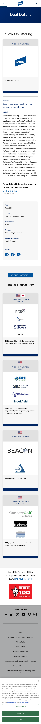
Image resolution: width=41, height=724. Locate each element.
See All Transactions (20, 275)
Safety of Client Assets (20, 666)
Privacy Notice (24, 702)
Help (20, 632)
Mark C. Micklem (10, 191)
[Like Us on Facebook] (6, 614)
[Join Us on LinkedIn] (12, 614)
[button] (3, 3)
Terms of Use (20, 647)
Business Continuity (20, 656)
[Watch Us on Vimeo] (29, 614)
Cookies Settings (20, 706)
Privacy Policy (20, 642)
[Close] (38, 680)
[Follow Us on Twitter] (17, 614)
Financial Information (20, 651)
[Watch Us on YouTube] (23, 614)
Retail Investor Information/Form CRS (20, 637)
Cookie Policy (12, 702)
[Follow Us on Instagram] (35, 614)
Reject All (20, 713)
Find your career (22, 578)
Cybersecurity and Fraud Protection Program (20, 661)
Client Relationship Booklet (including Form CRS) (20, 672)
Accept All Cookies (20, 720)
